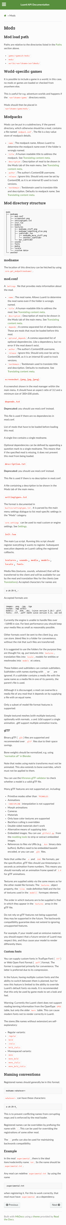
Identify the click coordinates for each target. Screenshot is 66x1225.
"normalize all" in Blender (17, 756)
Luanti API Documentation (35, 4)
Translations (10, 582)
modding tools (19, 837)
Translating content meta (36, 158)
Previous (13, 1205)
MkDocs (19, 1216)
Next (55, 1205)
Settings (22, 526)
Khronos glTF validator (33, 778)
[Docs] (5, 16)
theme (36, 1216)
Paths (59, 45)
